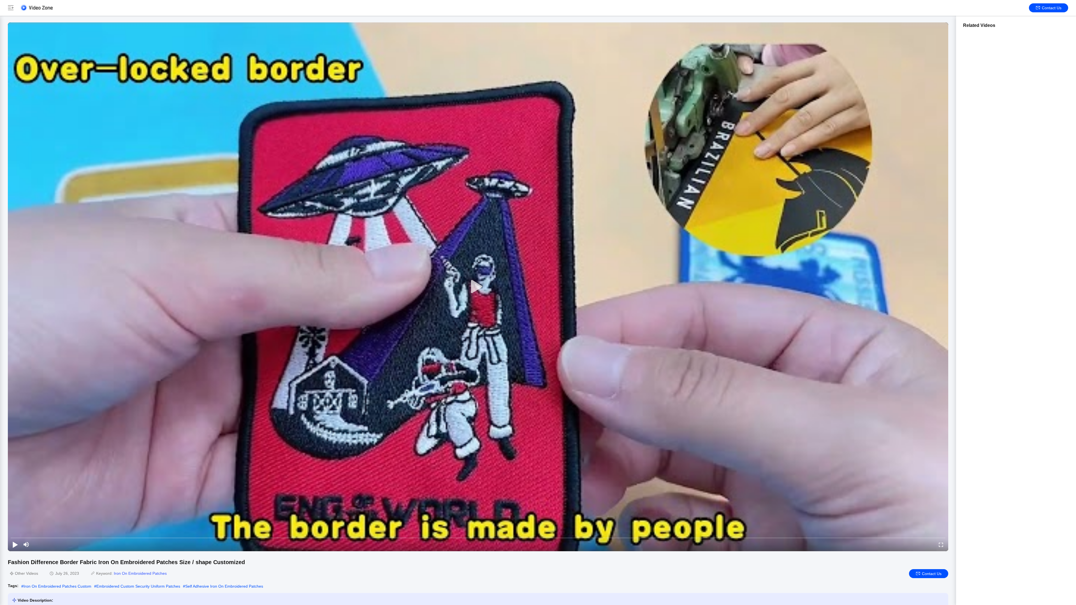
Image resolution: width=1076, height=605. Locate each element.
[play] (478, 287)
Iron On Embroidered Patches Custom (57, 586)
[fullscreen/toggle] (941, 544)
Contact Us (1051, 8)
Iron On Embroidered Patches (140, 573)
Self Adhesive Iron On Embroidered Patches (224, 586)
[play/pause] (15, 544)
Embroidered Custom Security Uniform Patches (138, 586)
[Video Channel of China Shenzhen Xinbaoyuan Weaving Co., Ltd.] (36, 7)
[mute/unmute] (26, 544)
